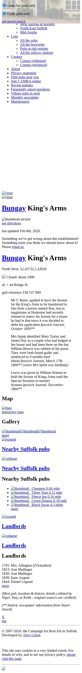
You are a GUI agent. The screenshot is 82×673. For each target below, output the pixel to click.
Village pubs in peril (25, 93)
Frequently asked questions (30, 89)
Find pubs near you (25, 77)
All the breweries (32, 44)
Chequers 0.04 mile (44, 488)
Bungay (14, 208)
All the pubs (29, 40)
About (15, 69)
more (5, 435)
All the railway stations (36, 53)
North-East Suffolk (33, 28)
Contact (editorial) (33, 61)
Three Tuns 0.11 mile (45, 492)
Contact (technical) (33, 65)
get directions (11, 223)
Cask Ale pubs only (21, 5)
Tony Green (31, 635)
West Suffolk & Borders (37, 24)
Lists (14, 36)
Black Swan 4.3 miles (46, 505)
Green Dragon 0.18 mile (48, 501)
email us (18, 247)
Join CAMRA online (26, 81)
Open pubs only (18, 14)
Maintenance (20, 101)
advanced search (14, 21)
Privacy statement (23, 73)
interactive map (13, 412)
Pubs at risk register (34, 48)
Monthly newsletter (25, 97)
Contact (16, 57)
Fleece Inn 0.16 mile (45, 497)
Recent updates (22, 85)
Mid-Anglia (28, 32)
